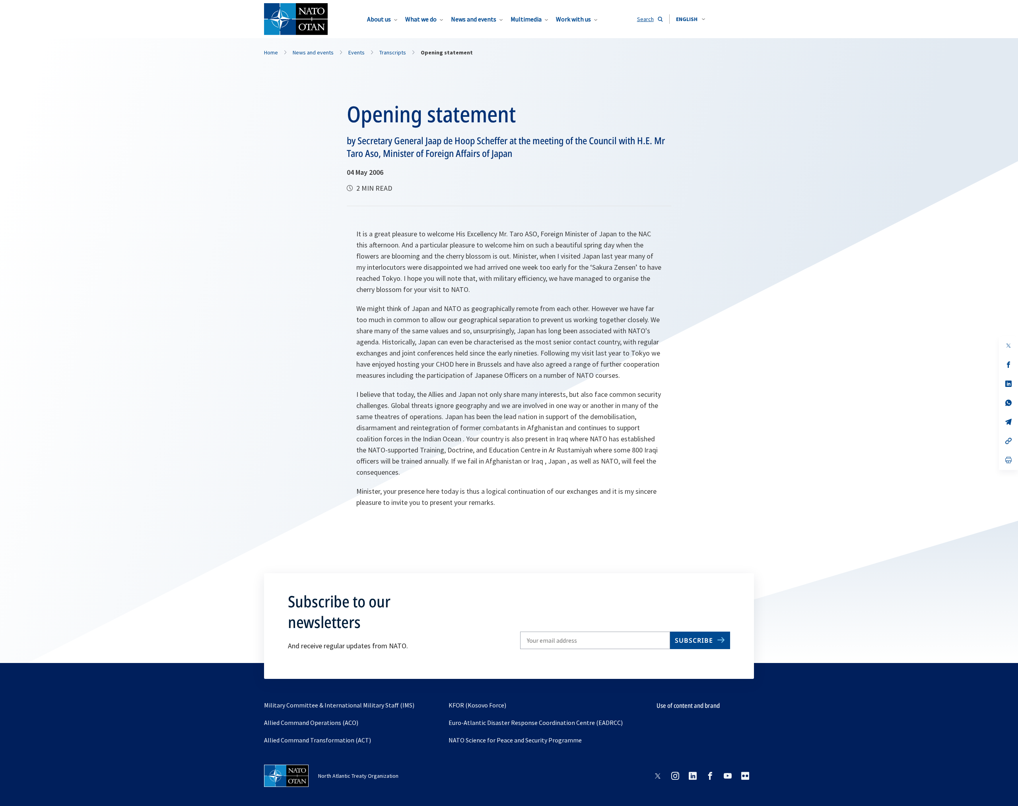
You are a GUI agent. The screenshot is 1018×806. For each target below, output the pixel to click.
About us (379, 19)
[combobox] (690, 19)
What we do (421, 19)
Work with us (573, 19)
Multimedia (526, 19)
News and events (473, 19)
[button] (690, 19)
